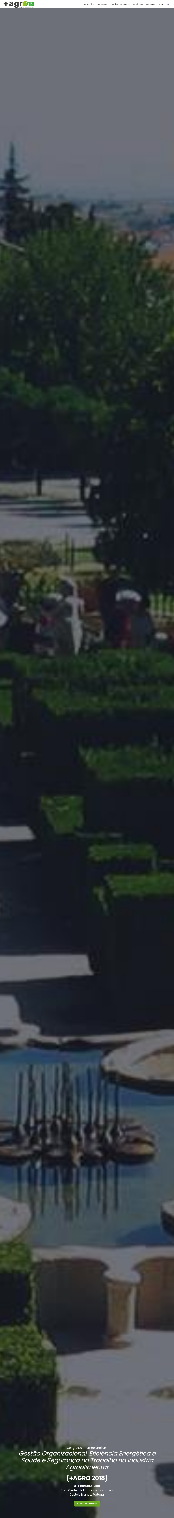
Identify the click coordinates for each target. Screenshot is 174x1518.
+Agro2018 (88, 4)
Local (161, 4)
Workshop (150, 4)
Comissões (138, 4)
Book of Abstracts (88, 1504)
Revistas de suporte (120, 4)
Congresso (102, 4)
